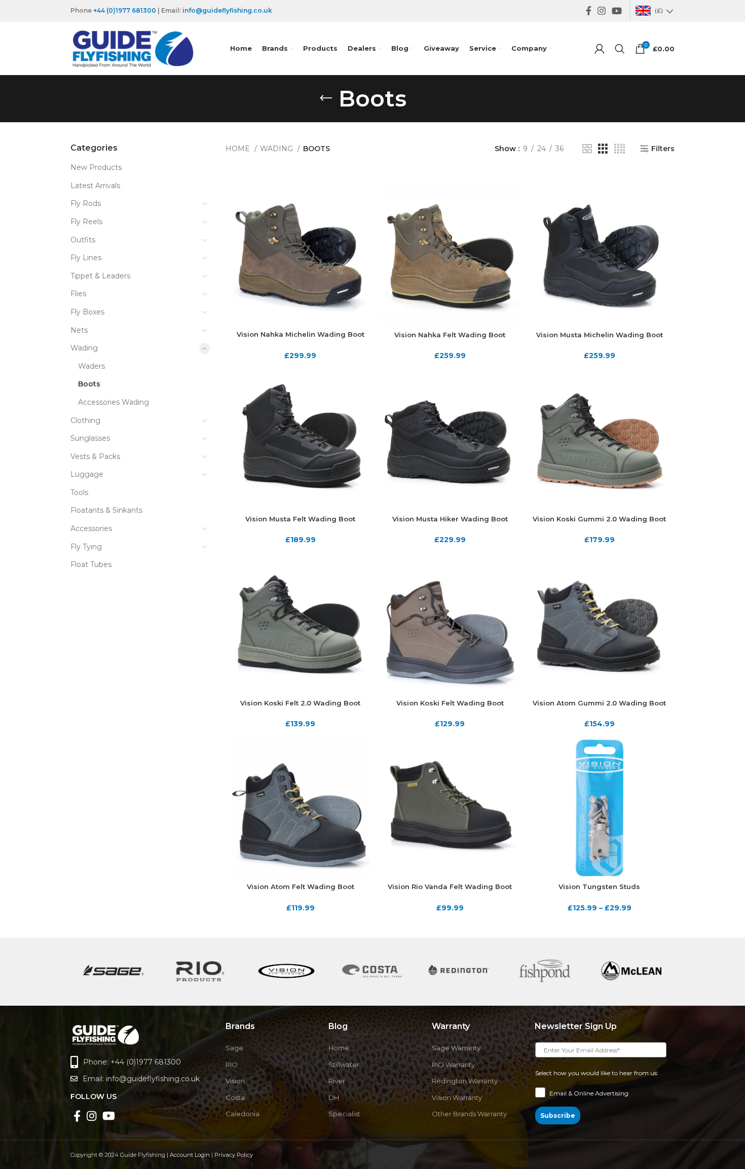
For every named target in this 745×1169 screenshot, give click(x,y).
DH (333, 1097)
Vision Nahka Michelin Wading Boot (300, 334)
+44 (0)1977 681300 (124, 10)
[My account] (599, 49)
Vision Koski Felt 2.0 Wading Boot (300, 703)
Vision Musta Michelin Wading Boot (599, 335)
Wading (84, 347)
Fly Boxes (87, 311)
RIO (232, 1064)
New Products (96, 167)
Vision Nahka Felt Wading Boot (449, 335)
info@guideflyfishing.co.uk (227, 10)
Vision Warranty (457, 1097)
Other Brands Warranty (469, 1114)
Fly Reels (86, 221)
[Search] (620, 49)
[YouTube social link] (617, 10)
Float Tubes (90, 564)
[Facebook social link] (588, 10)
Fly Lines (85, 257)
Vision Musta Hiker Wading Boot (450, 519)
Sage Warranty (456, 1048)
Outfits (82, 239)
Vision (235, 1081)
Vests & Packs (95, 456)
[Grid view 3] (603, 149)
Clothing (85, 420)
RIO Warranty (453, 1064)
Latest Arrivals (95, 185)
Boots (89, 383)
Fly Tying (86, 546)
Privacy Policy (233, 1154)
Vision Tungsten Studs (599, 886)
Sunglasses (90, 438)
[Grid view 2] (587, 149)
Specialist (344, 1114)
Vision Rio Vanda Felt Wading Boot (450, 886)
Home (239, 148)
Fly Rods (85, 203)
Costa (235, 1097)
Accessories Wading (113, 402)
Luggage (86, 474)
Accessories (91, 528)
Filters (663, 149)
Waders (91, 366)
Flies (78, 293)
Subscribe (557, 1115)
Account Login (190, 1154)
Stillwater (343, 1064)
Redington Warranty (465, 1081)
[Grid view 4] (619, 149)
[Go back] (326, 98)
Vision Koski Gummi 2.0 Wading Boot (599, 519)
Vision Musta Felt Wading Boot (300, 519)
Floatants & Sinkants (106, 510)
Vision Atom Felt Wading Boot (300, 886)
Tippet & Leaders (100, 275)
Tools (79, 492)
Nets (79, 330)
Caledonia (242, 1114)
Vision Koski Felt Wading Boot (450, 703)
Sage (234, 1048)
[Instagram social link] (601, 10)
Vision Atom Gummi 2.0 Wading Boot (599, 703)
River (336, 1081)
